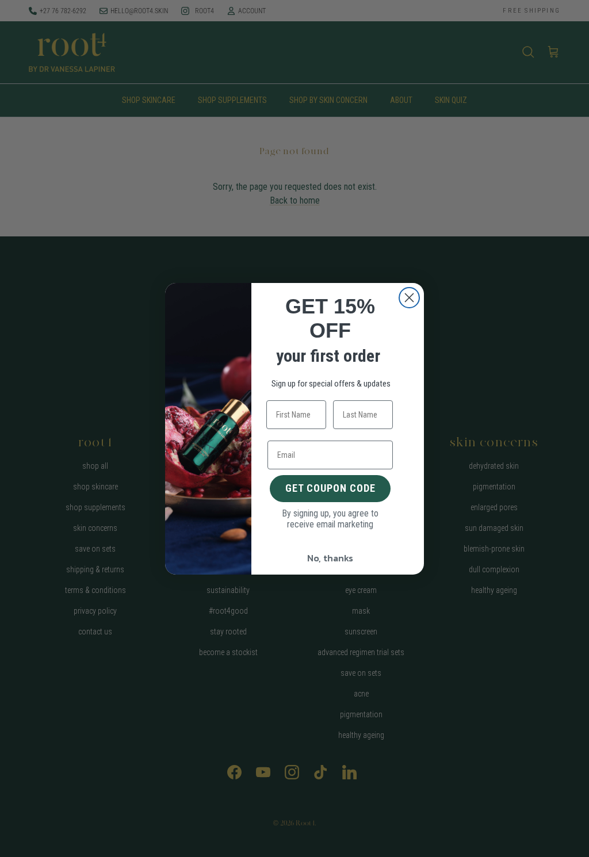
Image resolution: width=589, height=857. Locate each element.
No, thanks (330, 558)
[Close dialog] (409, 298)
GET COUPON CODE (330, 488)
